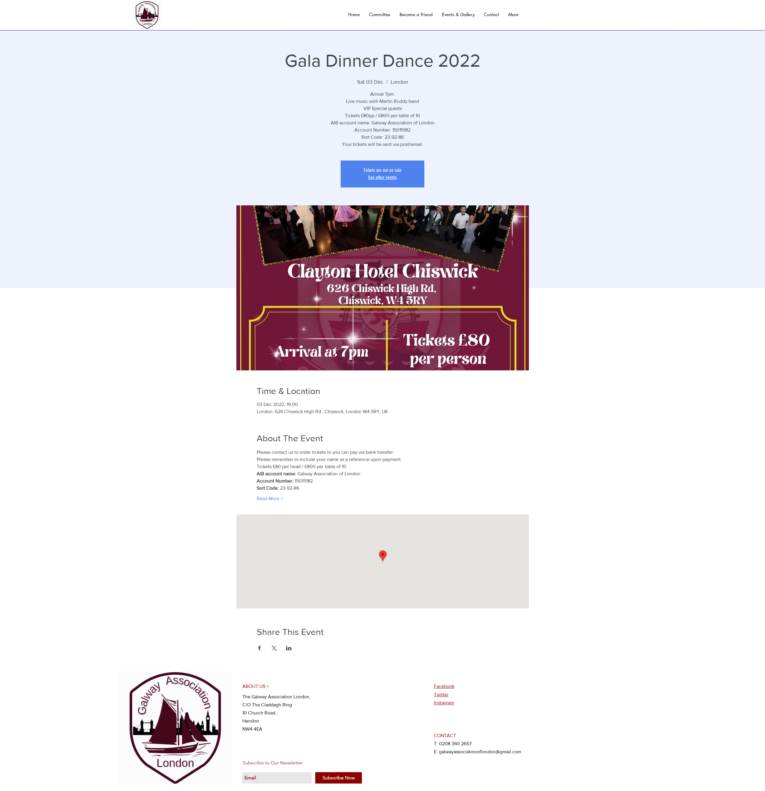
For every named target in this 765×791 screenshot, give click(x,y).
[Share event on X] (274, 648)
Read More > (270, 498)
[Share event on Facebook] (259, 648)
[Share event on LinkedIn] (289, 648)
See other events (382, 177)
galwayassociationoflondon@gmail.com (480, 751)
